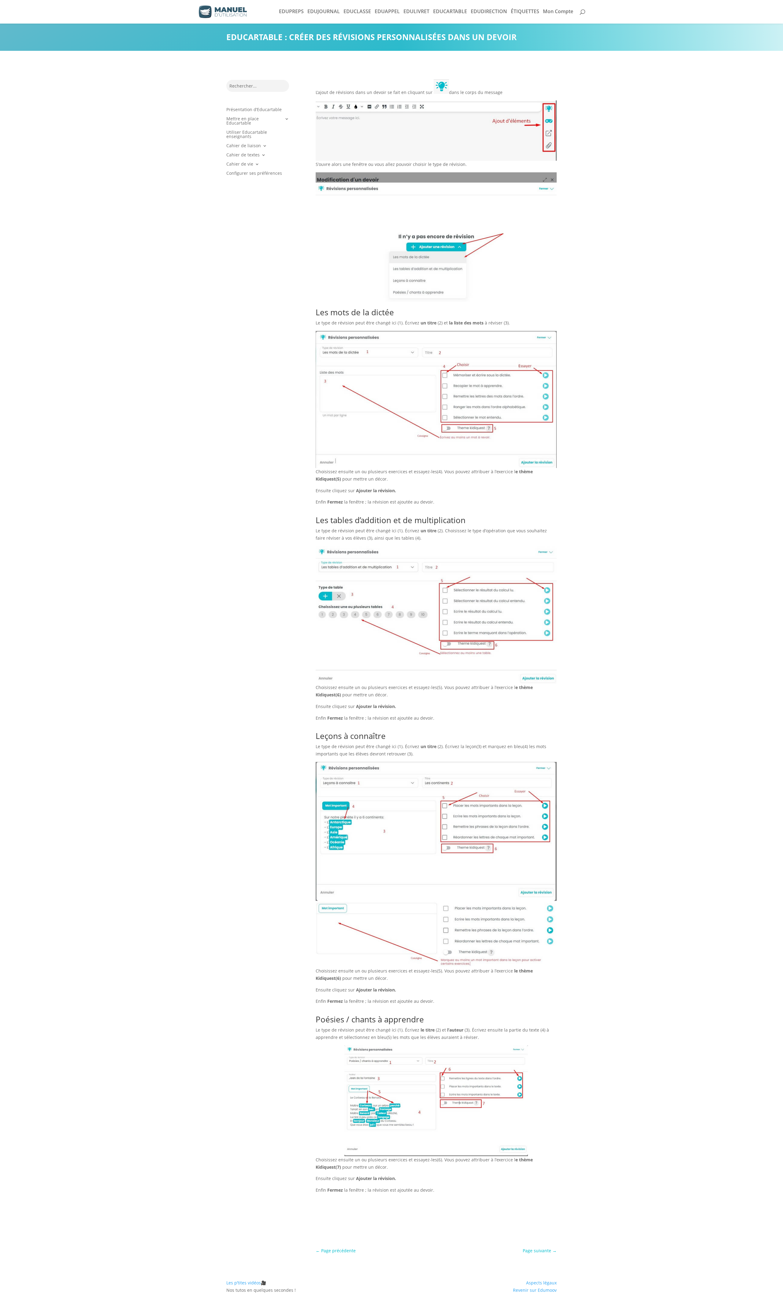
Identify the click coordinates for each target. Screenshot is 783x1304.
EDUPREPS (291, 11)
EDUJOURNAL (323, 11)
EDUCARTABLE (450, 11)
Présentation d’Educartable (254, 109)
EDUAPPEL (387, 11)
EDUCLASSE (357, 11)
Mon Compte (558, 11)
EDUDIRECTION (489, 11)
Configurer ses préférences (254, 173)
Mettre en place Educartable (242, 121)
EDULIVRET (416, 11)
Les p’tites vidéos (246, 1283)
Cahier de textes (243, 155)
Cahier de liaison (243, 146)
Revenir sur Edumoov (535, 1290)
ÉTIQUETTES (525, 11)
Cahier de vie (239, 164)
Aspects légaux (541, 1283)
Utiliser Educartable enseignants (246, 134)
